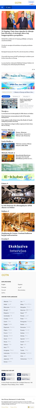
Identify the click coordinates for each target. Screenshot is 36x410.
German (8, 336)
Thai (22, 347)
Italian (7, 356)
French (8, 333)
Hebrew (7, 344)
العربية (19, 287)
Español (20, 284)
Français (4, 287)
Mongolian (25, 307)
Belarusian (9, 307)
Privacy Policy (5, 407)
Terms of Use (13, 407)
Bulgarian (9, 313)
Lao (22, 301)
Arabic (7, 304)
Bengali (7, 310)
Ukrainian (25, 353)
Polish (23, 318)
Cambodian (8, 316)
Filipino (8, 330)
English (3, 284)
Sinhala (24, 336)
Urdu (23, 356)
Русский (4, 290)
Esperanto (9, 327)
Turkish (24, 350)
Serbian (24, 333)
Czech (7, 321)
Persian (24, 316)
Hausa (7, 341)
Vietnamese (26, 359)
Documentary (21, 290)
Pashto (23, 324)
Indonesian (11, 353)
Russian (24, 330)
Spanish (24, 339)
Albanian (8, 301)
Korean (8, 361)
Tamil (23, 344)
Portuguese (26, 321)
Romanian (25, 327)
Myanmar (26, 310)
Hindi (6, 347)
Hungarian (9, 350)
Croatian (8, 318)
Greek (8, 339)
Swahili (24, 341)
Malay (25, 304)
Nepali (23, 313)
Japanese (8, 359)
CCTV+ (3, 293)
